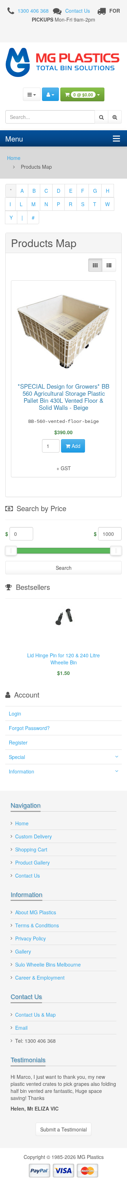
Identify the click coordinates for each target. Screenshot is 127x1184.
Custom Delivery (33, 836)
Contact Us (77, 10)
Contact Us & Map (35, 1014)
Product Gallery (32, 862)
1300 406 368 (33, 10)
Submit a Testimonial (63, 1129)
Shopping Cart (31, 849)
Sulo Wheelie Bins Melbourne (48, 964)
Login (15, 713)
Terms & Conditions (37, 925)
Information (21, 771)
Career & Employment (40, 977)
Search (64, 567)
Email (21, 1027)
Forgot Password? (29, 727)
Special (17, 756)
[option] (63, 644)
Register (18, 742)
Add (75, 445)
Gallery (23, 951)
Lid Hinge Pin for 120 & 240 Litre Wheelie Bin (63, 659)
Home (13, 157)
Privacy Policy (30, 938)
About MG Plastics (35, 912)
